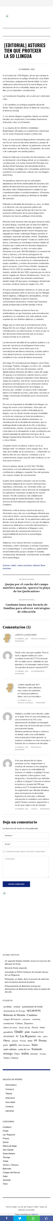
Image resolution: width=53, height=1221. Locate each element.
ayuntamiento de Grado (32, 1006)
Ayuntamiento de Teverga (14, 1010)
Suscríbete (10, 1102)
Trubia (5, 1161)
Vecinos (43, 1053)
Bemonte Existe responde (16, 968)
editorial (36, 565)
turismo (34, 1053)
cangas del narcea (12, 1019)
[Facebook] (16, 1201)
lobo (39, 1036)
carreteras (26, 1019)
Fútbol (42, 1027)
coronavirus (8, 1023)
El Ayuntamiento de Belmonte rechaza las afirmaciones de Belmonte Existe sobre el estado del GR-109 (27, 989)
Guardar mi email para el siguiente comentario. (26, 851)
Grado (19, 1031)
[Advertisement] (26, 923)
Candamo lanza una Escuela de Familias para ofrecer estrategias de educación (26, 608)
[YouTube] (28, 1201)
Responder (19, 641)
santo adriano (10, 1049)
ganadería (8, 1031)
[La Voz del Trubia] (26, 16)
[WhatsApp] (36, 1201)
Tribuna (8, 1093)
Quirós (6, 1142)
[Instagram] (20, 1201)
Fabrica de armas (10, 1027)
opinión (15, 1040)
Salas (35, 1045)
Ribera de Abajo (10, 1146)
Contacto (9, 1106)
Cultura (19, 1023)
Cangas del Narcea (11, 1172)
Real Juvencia (24, 1045)
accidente (7, 1006)
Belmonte (7, 1168)
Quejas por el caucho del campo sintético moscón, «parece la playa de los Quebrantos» (26, 588)
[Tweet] (20, 1218)
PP (35, 1040)
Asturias (16, 1006)
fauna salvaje (24, 1027)
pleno (30, 1040)
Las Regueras (28, 1036)
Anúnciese (10, 1098)
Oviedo (23, 1040)
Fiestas (35, 1027)
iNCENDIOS (8, 1036)
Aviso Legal (11, 1207)
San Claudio (8, 1150)
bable (13, 565)
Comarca (9, 1089)
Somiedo (37, 1049)
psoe (5, 1044)
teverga (8, 1053)
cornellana (36, 1019)
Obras (6, 1040)
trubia (25, 1053)
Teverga (6, 1157)
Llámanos (9, 1111)
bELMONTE (34, 1010)
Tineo (17, 1053)
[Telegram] (32, 1201)
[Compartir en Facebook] (6, 1218)
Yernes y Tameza (10, 1057)
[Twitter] (24, 1201)
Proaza (42, 1040)
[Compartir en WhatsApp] (33, 1218)
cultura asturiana (24, 565)
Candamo (32, 1015)
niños (45, 1036)
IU (17, 1036)
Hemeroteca (10, 1085)
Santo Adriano (9, 1153)
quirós (13, 1045)
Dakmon (35, 1214)
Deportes (28, 1023)
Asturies (6, 565)
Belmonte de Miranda (14, 1015)
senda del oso (24, 1049)
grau (27, 1032)
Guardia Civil (37, 1031)
